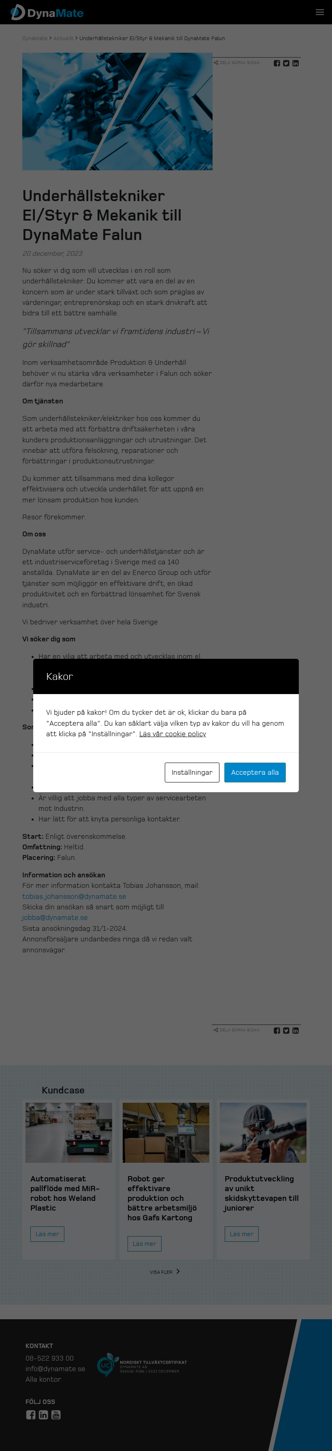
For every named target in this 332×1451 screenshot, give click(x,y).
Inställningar (192, 772)
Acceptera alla (255, 772)
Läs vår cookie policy (172, 734)
